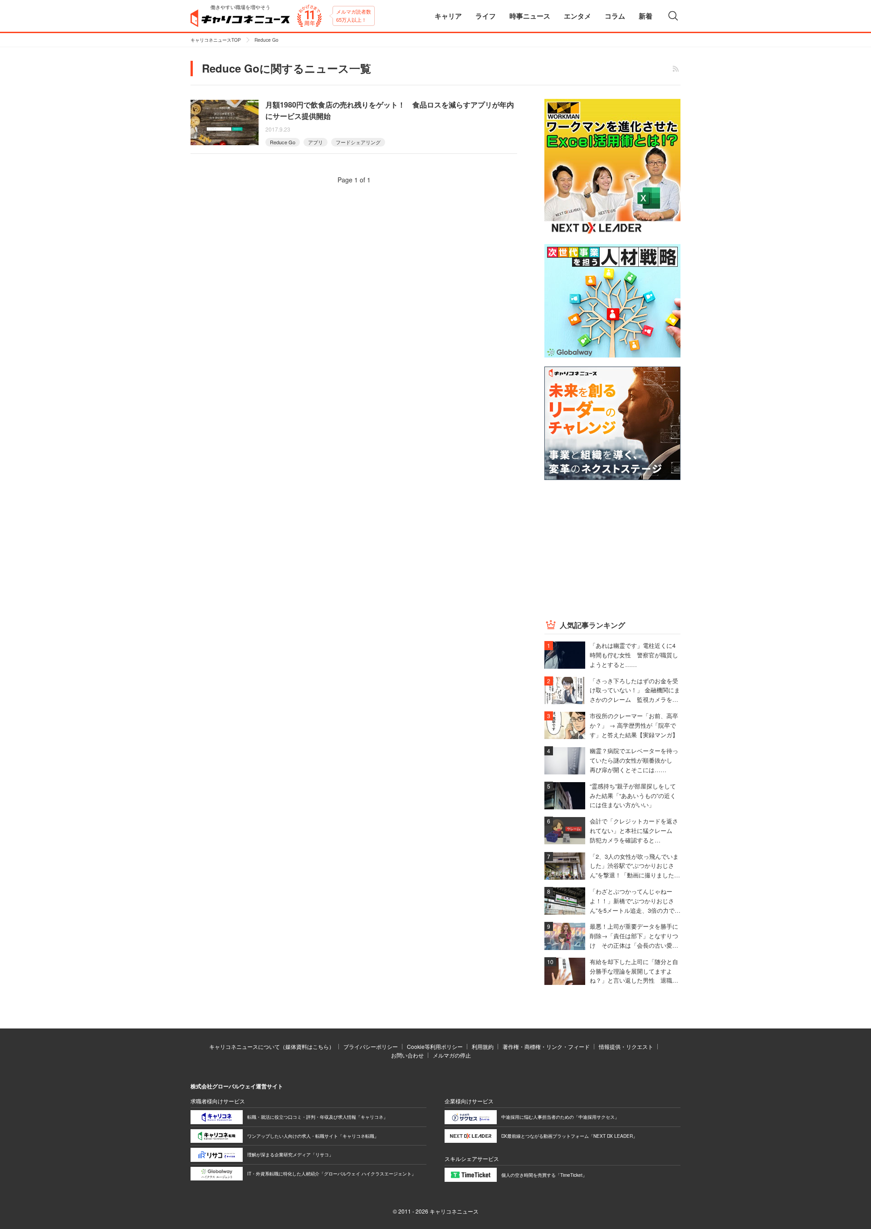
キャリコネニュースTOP (216, 40)
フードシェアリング (358, 142)
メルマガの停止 (452, 1055)
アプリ (315, 142)
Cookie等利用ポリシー (435, 1046)
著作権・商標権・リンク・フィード (546, 1046)
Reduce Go (282, 142)
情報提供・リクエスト (626, 1046)
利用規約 (483, 1046)
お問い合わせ (407, 1055)
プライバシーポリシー (370, 1046)
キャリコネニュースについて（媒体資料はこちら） (271, 1046)
